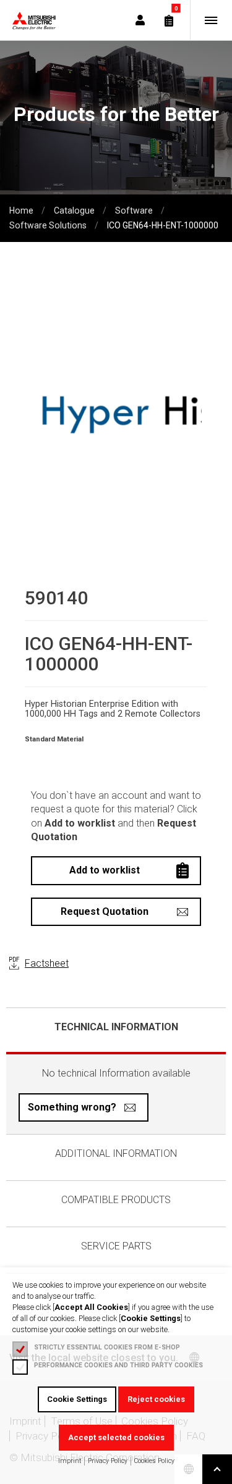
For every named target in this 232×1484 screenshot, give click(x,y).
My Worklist (169, 20)
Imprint (69, 1461)
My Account (140, 20)
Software (134, 210)
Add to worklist (104, 870)
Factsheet (47, 963)
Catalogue (74, 210)
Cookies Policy (154, 1461)
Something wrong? (72, 1107)
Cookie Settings (77, 1399)
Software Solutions (48, 225)
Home (21, 210)
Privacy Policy (107, 1461)
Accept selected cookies (116, 1437)
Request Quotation (104, 911)
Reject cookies (156, 1399)
